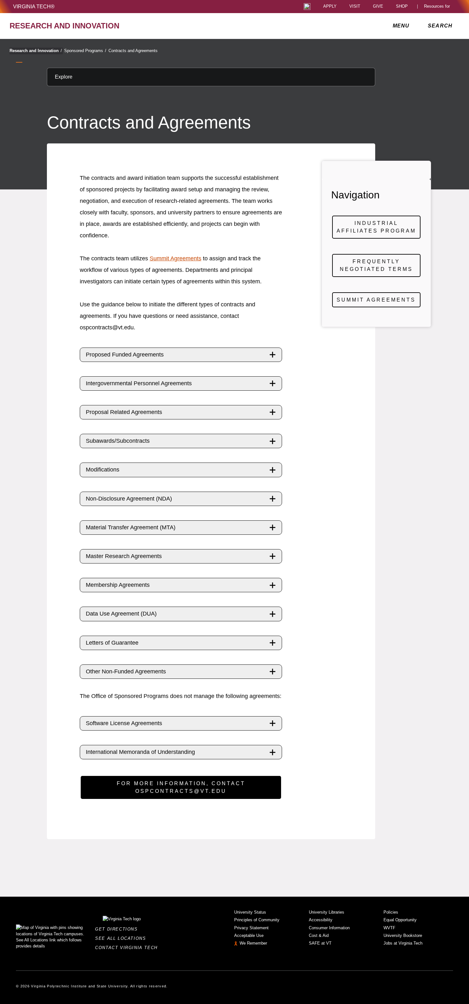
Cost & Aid (319, 935)
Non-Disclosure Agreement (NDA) (129, 498)
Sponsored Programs (85, 50)
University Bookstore (402, 935)
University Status (250, 912)
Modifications (102, 469)
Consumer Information (329, 927)
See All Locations (122, 938)
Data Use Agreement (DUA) (121, 613)
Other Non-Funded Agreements (126, 671)
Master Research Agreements (124, 556)
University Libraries (326, 912)
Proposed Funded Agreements (125, 354)
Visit (354, 6)
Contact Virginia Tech (128, 947)
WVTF (389, 927)
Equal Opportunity (400, 919)
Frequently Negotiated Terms (376, 265)
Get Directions (118, 929)
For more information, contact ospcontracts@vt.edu (181, 787)
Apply (330, 6)
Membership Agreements (118, 585)
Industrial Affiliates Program (376, 227)
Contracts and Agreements (133, 50)
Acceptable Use (249, 935)
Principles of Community (256, 919)
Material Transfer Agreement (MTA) (130, 527)
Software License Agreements (124, 723)
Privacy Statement (251, 927)
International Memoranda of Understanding (140, 752)
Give (378, 6)
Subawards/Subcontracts (118, 441)
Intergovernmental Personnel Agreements (139, 383)
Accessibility (320, 919)
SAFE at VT (320, 943)
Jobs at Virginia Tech (402, 943)
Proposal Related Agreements (124, 412)
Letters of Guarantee (112, 643)
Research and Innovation (36, 50)
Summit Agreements (175, 258)
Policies (390, 912)
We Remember (253, 943)
